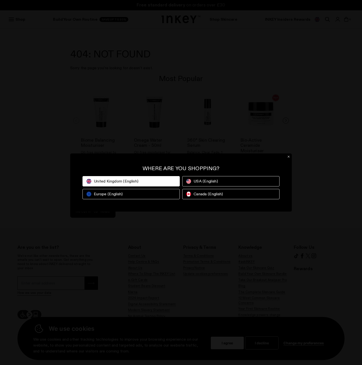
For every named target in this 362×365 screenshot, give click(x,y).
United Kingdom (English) (116, 181)
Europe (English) (108, 194)
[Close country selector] (288, 156)
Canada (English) (208, 194)
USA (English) (206, 181)
